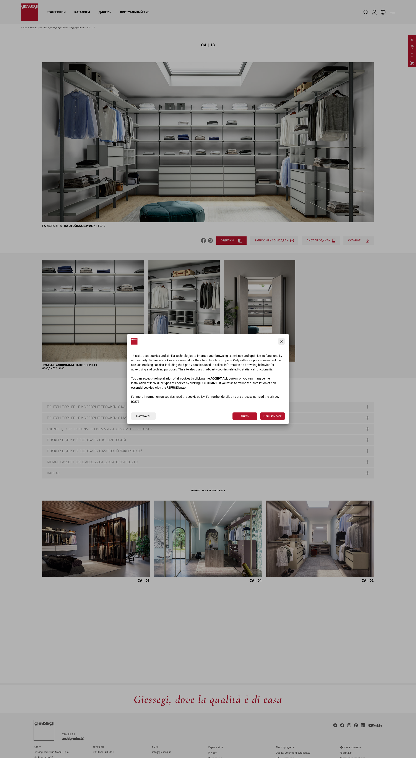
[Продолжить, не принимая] (281, 341)
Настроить (143, 416)
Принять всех (272, 416)
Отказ (245, 416)
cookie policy (196, 396)
